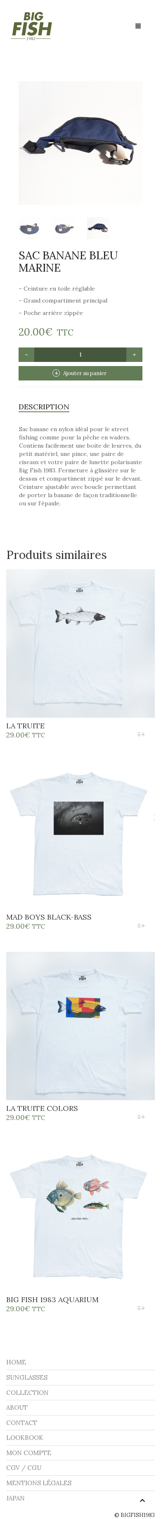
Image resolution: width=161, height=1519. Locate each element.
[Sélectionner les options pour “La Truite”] (141, 735)
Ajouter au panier (85, 373)
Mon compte (28, 1453)
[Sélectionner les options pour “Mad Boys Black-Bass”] (141, 926)
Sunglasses (26, 1377)
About (17, 1407)
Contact (21, 1423)
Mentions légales (38, 1483)
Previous (23, 133)
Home (16, 1362)
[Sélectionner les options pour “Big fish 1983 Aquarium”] (141, 1309)
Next (137, 133)
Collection (27, 1393)
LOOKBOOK (24, 1438)
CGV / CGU (23, 1468)
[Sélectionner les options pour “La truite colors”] (141, 1117)
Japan (15, 1498)
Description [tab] (44, 406)
